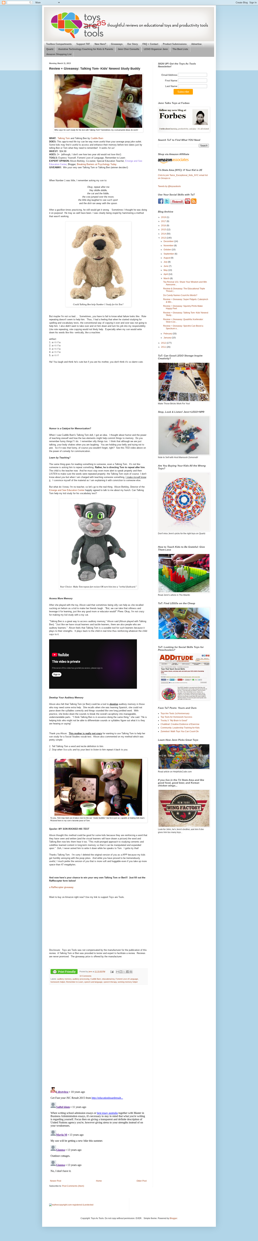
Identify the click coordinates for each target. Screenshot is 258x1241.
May (166, 270)
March (167, 278)
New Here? (100, 44)
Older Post (142, 1181)
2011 (164, 347)
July (166, 262)
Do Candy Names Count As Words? (180, 295)
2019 (164, 217)
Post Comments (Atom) (73, 1186)
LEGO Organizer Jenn (156, 49)
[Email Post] (111, 971)
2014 (164, 234)
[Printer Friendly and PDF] (64, 972)
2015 (164, 229)
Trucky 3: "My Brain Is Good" (174, 720)
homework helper (58, 982)
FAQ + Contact (150, 44)
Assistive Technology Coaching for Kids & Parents (85, 49)
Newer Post (55, 1181)
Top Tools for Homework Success (176, 717)
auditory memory (64, 979)
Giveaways (117, 44)
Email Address (169, 74)
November (169, 245)
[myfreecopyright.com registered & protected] (71, 1205)
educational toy (108, 979)
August (167, 258)
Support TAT (83, 44)
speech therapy (110, 982)
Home (99, 1181)
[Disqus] (98, 1036)
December (169, 241)
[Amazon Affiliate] (183, 160)
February (168, 333)
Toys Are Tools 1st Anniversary (175, 713)
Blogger (173, 1218)
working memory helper (128, 982)
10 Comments (85, 976)
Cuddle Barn (97, 138)
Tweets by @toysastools (169, 186)
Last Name (171, 86)
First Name (171, 80)
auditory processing (80, 979)
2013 (164, 238)
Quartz (50, 49)
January (168, 337)
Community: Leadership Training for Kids (180, 727)
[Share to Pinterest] (131, 971)
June (166, 266)
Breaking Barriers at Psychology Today (97, 164)
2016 (164, 225)
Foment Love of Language (127, 979)
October (168, 249)
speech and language (93, 982)
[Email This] (117, 971)
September (169, 254)
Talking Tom (64, 138)
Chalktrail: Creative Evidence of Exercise (180, 724)
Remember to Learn (74, 982)
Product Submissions (175, 44)
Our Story (132, 44)
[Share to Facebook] (127, 971)
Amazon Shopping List (58, 54)
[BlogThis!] (121, 971)
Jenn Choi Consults (128, 49)
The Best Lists (180, 49)
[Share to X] (124, 971)
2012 (164, 343)
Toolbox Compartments (59, 44)
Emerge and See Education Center (66, 490)
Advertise (196, 44)
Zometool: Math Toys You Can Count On (180, 731)
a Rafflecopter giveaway (61, 887)
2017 (164, 221)
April (166, 274)
